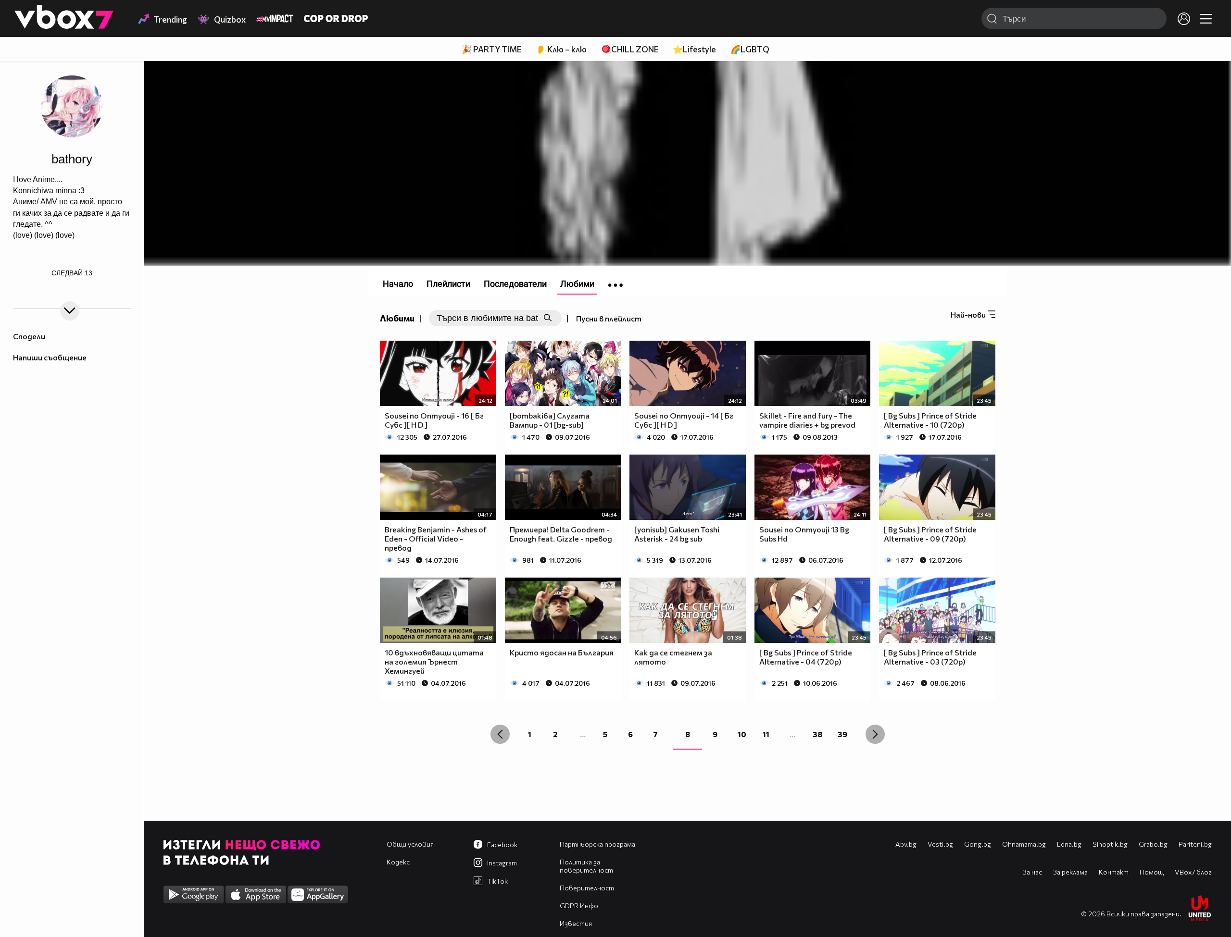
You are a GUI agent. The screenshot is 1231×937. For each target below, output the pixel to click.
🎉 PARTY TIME (491, 49)
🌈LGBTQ (749, 49)
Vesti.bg (940, 844)
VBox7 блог (1193, 872)
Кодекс (398, 862)
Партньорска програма (597, 844)
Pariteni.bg (1195, 844)
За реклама (1070, 872)
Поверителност (587, 888)
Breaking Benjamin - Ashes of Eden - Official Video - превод (436, 538)
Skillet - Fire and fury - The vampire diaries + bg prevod (807, 420)
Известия (576, 923)
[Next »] (875, 734)
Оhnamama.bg (1024, 844)
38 (817, 734)
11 (766, 734)
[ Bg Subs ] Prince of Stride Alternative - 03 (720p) (930, 657)
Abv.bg (906, 844)
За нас (1032, 872)
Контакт (1114, 872)
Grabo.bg (1153, 844)
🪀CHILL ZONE (629, 49)
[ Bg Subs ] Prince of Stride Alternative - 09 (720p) (930, 534)
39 (842, 734)
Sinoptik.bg (1110, 844)
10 (742, 734)
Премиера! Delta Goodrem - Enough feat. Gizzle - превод (561, 534)
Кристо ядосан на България (562, 652)
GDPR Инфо (579, 905)
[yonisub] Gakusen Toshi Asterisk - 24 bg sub (676, 534)
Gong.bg (977, 844)
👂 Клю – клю (561, 49)
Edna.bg (1069, 844)
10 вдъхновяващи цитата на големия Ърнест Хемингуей (434, 661)
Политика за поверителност (586, 866)
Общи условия (410, 844)
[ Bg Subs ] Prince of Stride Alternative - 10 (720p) (930, 420)
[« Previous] (500, 734)
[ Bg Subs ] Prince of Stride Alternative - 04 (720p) (805, 657)
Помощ (1152, 872)
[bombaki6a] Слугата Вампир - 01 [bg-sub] (550, 420)
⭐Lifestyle (694, 49)
